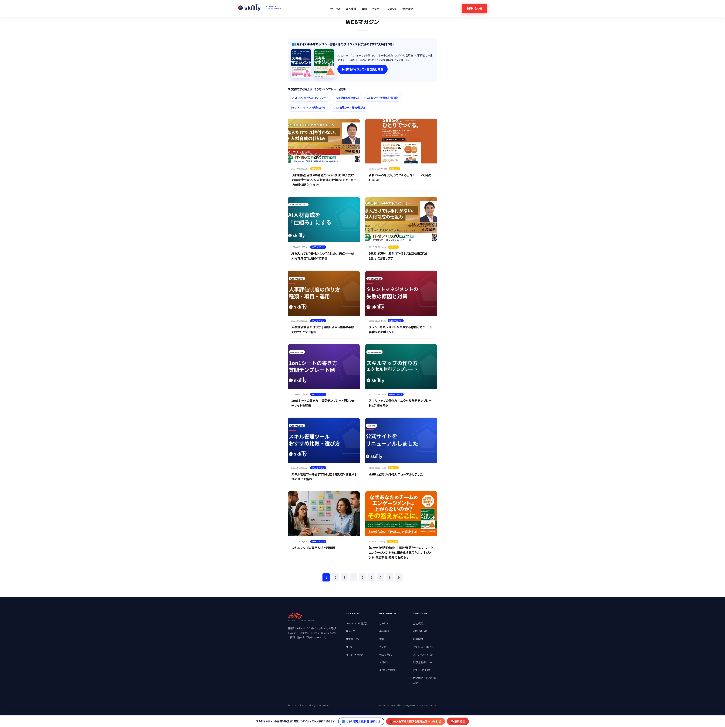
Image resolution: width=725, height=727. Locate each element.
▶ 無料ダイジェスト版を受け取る (362, 69)
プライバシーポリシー (424, 647)
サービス (335, 9)
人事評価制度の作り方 (348, 97)
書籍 (364, 9)
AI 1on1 (350, 647)
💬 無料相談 (458, 721)
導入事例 (384, 631)
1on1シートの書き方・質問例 (382, 97)
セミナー (377, 9)
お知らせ (384, 662)
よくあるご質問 (387, 670)
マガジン (392, 9)
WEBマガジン (386, 654)
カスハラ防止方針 (422, 670)
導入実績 (351, 9)
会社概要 (407, 9)
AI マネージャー (354, 639)
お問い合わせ (420, 631)
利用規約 (418, 639)
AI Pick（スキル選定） (356, 623)
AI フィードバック (354, 654)
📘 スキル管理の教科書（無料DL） (361, 721)
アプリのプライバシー (424, 654)
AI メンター (351, 631)
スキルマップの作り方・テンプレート (309, 97)
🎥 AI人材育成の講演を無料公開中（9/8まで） (415, 721)
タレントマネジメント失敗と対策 (308, 107)
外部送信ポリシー (422, 662)
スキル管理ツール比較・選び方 (349, 107)
